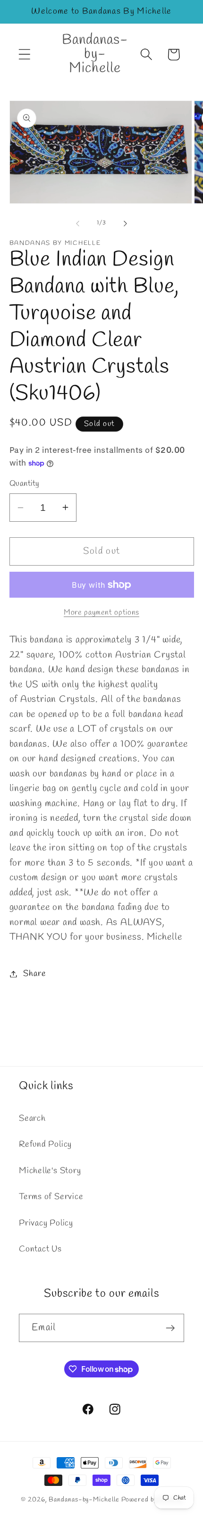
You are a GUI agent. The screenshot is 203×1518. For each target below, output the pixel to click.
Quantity (24, 483)
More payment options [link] (101, 612)
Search (32, 1118)
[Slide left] (77, 223)
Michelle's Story (50, 1170)
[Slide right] (125, 223)
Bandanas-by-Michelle (84, 1499)
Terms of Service (51, 1196)
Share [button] (34, 973)
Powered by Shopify (151, 1499)
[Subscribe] (170, 1328)
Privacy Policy (46, 1223)
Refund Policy (45, 1144)
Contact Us (40, 1249)
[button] (24, 54)
